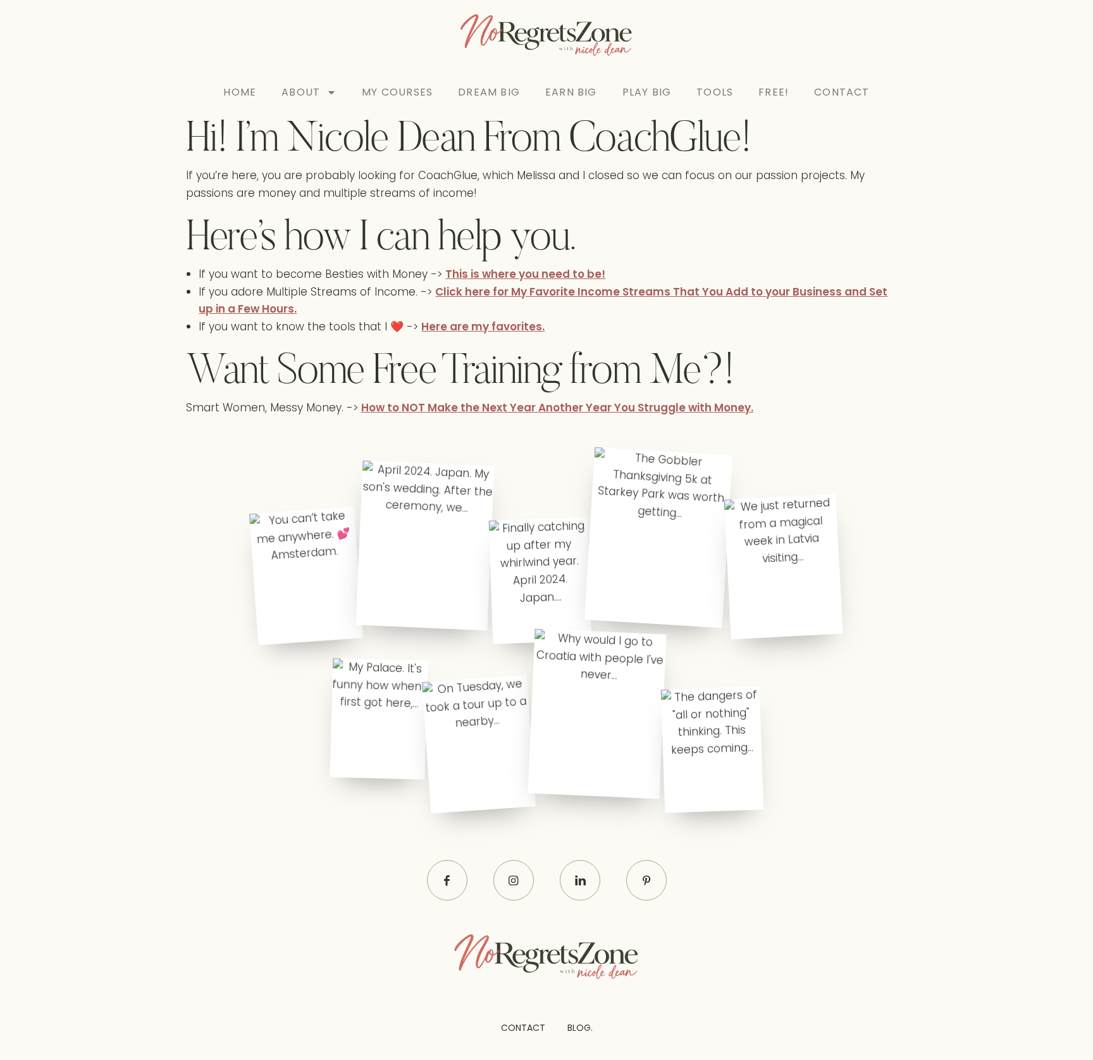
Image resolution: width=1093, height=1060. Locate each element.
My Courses (397, 92)
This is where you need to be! (525, 274)
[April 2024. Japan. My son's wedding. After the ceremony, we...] (424, 545)
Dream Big (489, 92)
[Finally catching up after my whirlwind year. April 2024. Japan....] (539, 581)
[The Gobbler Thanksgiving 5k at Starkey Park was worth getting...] (658, 537)
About (300, 92)
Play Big (647, 92)
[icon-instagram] (513, 880)
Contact (841, 92)
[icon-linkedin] (580, 880)
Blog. (580, 1027)
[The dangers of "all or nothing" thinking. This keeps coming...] (712, 749)
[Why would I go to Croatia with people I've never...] (597, 714)
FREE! (773, 92)
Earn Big (571, 92)
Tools (714, 92)
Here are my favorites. (483, 326)
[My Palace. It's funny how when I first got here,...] (379, 719)
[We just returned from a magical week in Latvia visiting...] (783, 567)
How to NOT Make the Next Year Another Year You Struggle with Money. (557, 407)
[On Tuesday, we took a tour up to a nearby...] (479, 744)
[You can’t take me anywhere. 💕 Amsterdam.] (306, 575)
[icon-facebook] (447, 880)
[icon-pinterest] (646, 880)
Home (239, 92)
